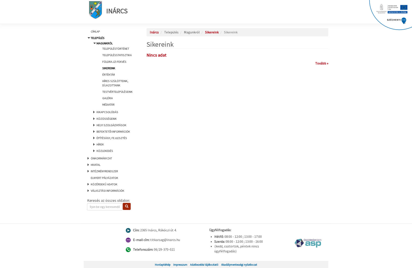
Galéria (107, 98)
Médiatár (108, 104)
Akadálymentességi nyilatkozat (239, 264)
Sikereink (108, 68)
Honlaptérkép (163, 264)
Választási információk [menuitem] (107, 191)
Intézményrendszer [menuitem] (104, 171)
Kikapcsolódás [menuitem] (107, 112)
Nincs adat (157, 55)
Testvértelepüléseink (117, 92)
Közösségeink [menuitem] (107, 119)
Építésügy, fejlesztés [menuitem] (112, 138)
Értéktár (108, 74)
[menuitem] (111, 31)
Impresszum (180, 264)
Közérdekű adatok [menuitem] (104, 184)
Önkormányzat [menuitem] (101, 158)
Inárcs (117, 11)
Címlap (95, 31)
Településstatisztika (117, 55)
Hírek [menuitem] (100, 144)
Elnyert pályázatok (104, 178)
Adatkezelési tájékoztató (204, 264)
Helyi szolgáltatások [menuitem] (111, 125)
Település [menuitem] (112, 94)
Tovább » (321, 63)
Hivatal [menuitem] (95, 165)
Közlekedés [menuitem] (105, 151)
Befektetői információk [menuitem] (113, 131)
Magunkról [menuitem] (115, 73)
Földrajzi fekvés (114, 62)
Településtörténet (115, 49)
